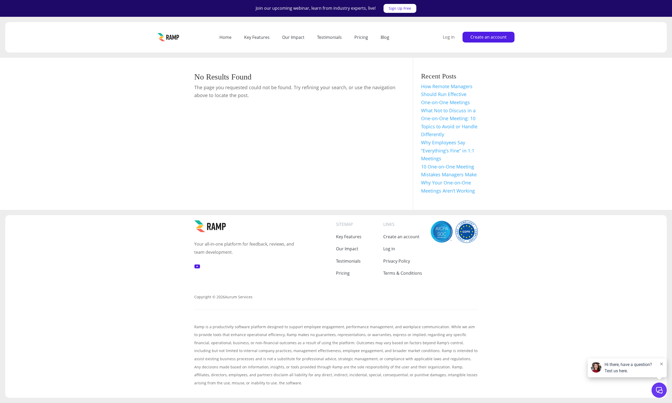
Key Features (257, 37)
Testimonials (329, 37)
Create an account (488, 37)
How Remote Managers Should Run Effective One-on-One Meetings (446, 94)
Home (225, 37)
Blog (385, 37)
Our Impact (293, 37)
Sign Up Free (400, 8)
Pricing (361, 37)
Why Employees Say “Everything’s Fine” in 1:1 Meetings (447, 150)
